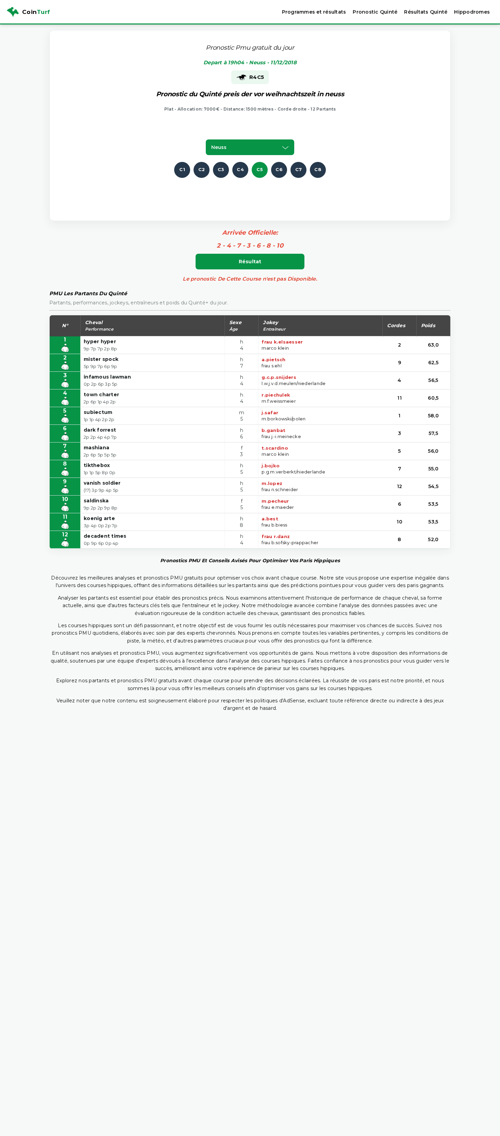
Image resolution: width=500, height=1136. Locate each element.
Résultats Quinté (425, 12)
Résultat (250, 261)
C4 (240, 169)
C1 (182, 169)
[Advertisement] (250, 193)
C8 (317, 169)
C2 (201, 169)
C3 (221, 169)
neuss (219, 147)
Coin (36, 12)
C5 (259, 169)
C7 (298, 169)
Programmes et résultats (314, 12)
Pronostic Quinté (375, 12)
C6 (279, 169)
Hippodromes (472, 12)
